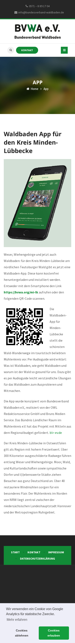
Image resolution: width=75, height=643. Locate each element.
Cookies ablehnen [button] (21, 633)
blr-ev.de (56, 432)
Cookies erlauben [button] (54, 633)
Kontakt (27, 50)
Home (34, 89)
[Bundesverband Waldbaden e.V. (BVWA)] (37, 31)
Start (15, 552)
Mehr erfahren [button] (17, 619)
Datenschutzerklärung (37, 558)
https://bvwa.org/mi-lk (21, 292)
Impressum (56, 552)
